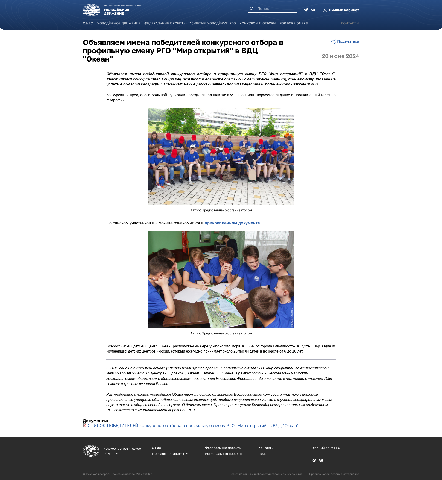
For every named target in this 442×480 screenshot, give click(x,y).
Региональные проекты (223, 454)
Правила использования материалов (334, 474)
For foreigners (294, 23)
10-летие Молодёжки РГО (213, 23)
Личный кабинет (344, 10)
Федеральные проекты (165, 23)
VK (313, 10)
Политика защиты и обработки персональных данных (265, 474)
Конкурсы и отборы (257, 23)
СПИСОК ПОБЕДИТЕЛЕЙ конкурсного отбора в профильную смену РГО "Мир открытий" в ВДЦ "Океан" (193, 425)
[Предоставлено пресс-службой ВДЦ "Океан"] (221, 156)
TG (305, 10)
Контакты (350, 23)
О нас (88, 23)
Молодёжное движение (119, 23)
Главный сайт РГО (325, 448)
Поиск (263, 454)
